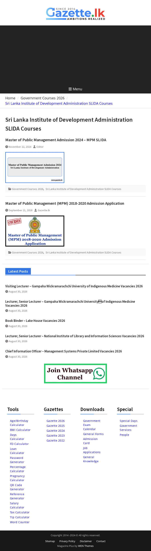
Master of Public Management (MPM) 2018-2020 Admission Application (64, 203)
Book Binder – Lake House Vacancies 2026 (35, 320)
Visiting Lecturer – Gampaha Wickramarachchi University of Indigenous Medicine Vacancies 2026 (74, 286)
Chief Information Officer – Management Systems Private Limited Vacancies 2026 (63, 351)
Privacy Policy (67, 541)
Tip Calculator (20, 517)
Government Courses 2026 (27, 189)
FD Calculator (19, 444)
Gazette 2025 (56, 426)
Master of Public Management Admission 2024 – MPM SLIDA (55, 139)
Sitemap (50, 541)
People (124, 435)
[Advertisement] (75, 55)
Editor (40, 146)
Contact (101, 541)
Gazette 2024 (56, 430)
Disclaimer (86, 541)
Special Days (128, 421)
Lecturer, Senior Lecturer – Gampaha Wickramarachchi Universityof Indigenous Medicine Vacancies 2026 (70, 303)
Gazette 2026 (56, 421)
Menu (77, 89)
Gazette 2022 (56, 440)
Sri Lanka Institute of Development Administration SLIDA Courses (83, 189)
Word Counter (20, 522)
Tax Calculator (20, 512)
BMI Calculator (20, 430)
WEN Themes (86, 546)
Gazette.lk (44, 210)
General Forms (93, 434)
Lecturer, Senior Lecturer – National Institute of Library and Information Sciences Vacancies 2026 (74, 336)
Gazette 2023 (56, 435)
